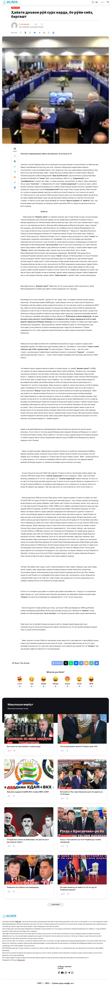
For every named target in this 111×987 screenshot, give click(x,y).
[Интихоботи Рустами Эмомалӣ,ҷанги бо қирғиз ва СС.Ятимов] (82, 774)
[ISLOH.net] (10, 2)
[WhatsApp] (72, 973)
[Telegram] (69, 973)
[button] (49, 33)
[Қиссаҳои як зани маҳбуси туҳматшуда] (28, 729)
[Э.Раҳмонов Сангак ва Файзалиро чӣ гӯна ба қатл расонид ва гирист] (28, 822)
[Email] (44, 33)
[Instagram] (65, 973)
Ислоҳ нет (25, 24)
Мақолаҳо (15, 7)
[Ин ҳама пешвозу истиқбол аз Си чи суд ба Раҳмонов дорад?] (82, 869)
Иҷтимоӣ (11, 883)
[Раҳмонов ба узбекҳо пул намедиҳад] (28, 869)
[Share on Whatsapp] (30, 33)
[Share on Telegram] (39, 33)
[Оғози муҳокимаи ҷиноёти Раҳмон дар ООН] (82, 729)
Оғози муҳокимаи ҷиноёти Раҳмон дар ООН (78, 746)
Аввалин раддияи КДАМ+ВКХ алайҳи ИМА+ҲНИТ (28, 792)
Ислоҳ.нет (21, 960)
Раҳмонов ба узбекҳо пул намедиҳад (23, 887)
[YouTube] (62, 973)
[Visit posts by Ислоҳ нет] (14, 25)
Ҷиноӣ (10, 742)
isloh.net (18, 921)
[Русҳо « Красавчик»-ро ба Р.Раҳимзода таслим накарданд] (82, 822)
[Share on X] (25, 33)
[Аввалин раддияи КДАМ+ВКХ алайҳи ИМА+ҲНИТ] (28, 774)
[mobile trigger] (107, 2)
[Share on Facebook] (21, 33)
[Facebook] (59, 973)
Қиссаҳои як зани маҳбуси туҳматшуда (23, 746)
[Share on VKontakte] (35, 33)
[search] (92, 2)
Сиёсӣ (63, 788)
